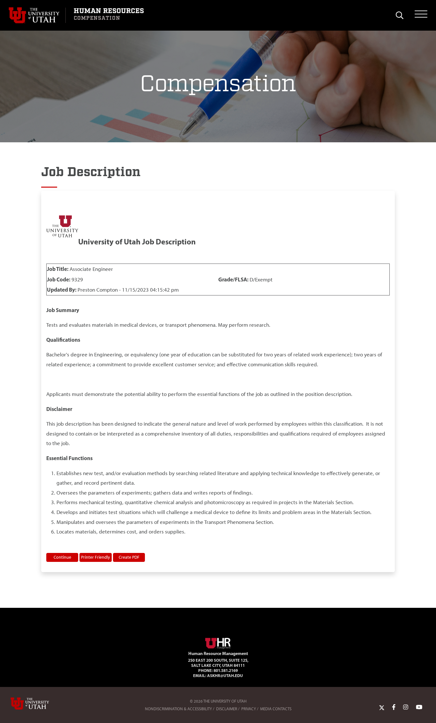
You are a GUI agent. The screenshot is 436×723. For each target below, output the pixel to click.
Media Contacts (275, 708)
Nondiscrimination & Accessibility (178, 708)
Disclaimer (226, 708)
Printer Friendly (95, 557)
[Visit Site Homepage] (218, 642)
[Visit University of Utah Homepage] (37, 15)
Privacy (248, 708)
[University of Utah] (39, 703)
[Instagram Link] (405, 707)
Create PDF (129, 557)
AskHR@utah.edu (225, 675)
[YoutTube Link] (419, 707)
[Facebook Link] (393, 707)
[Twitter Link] (381, 707)
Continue (62, 557)
